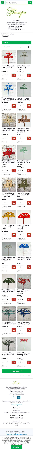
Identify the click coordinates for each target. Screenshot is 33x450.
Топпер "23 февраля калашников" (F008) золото (8, 130)
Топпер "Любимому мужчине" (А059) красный (23, 354)
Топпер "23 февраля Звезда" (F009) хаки (23, 98)
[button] (2, 2)
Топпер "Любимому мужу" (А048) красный (23, 291)
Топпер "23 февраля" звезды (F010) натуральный (8, 259)
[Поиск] (30, 2)
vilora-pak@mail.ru (16, 405)
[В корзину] (14, 75)
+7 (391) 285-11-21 (15, 27)
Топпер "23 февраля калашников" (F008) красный (8, 162)
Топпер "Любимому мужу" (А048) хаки (8, 353)
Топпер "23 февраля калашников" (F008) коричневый (23, 130)
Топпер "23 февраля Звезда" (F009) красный (8, 67)
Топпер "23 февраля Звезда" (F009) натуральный (23, 67)
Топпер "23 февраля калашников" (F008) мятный (23, 162)
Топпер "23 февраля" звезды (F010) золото (8, 227)
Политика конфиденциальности (16, 434)
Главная (4, 34)
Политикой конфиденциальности (21, 441)
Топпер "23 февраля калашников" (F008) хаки (23, 194)
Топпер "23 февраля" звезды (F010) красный (24, 227)
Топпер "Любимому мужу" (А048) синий (23, 323)
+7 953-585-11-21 (16, 415)
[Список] (28, 47)
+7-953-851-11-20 (16, 418)
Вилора (16, 20)
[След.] (29, 375)
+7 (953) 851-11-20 (15, 29)
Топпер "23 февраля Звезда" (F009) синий (9, 98)
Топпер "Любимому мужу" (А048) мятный (9, 323)
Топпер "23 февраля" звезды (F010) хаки (8, 290)
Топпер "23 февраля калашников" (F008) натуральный (8, 194)
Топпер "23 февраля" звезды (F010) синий (24, 258)
